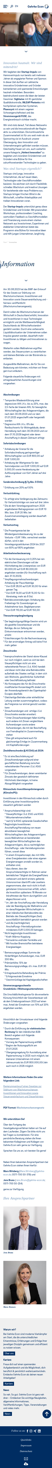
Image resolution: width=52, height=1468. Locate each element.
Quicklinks (26, 1439)
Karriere (9, 1384)
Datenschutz (26, 1451)
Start (5, 13)
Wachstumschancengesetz (30, 1108)
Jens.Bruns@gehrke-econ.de (30, 1180)
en (16, 6)
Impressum (26, 1445)
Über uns (9, 1353)
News (8, 1414)
